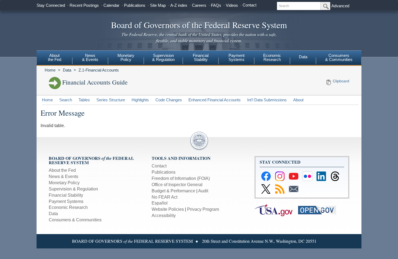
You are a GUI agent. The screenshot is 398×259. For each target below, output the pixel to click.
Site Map (158, 5)
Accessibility (164, 215)
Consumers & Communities (339, 57)
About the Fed (62, 170)
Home (50, 70)
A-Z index (178, 5)
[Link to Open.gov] (319, 210)
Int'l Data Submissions (267, 100)
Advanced (340, 6)
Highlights (140, 100)
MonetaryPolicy (126, 57)
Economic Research (68, 207)
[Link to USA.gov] (276, 210)
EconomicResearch (272, 57)
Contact (249, 5)
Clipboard (341, 81)
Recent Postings (84, 5)
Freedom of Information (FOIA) (181, 178)
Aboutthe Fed (54, 57)
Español (160, 203)
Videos (232, 5)
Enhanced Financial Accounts (214, 100)
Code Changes (168, 100)
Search (65, 100)
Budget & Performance (173, 191)
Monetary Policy (64, 182)
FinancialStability (200, 57)
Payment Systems (66, 201)
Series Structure (110, 100)
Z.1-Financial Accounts (99, 70)
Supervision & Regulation (73, 189)
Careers (199, 5)
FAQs (216, 5)
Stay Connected (51, 5)
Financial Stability (66, 195)
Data (303, 56)
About (298, 100)
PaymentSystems (236, 57)
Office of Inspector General (177, 184)
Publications (134, 5)
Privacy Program (203, 209)
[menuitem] (54, 58)
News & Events (63, 176)
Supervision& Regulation (163, 57)
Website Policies (168, 209)
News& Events (90, 57)
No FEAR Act (164, 197)
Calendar (111, 5)
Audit (203, 191)
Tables (84, 100)
